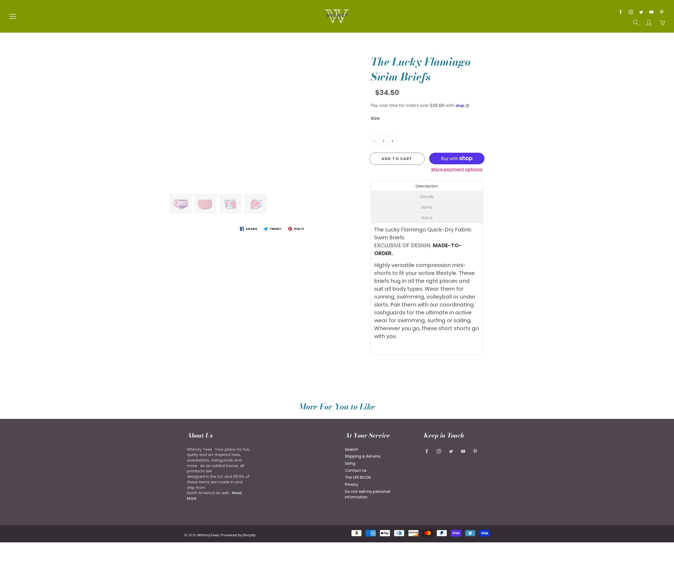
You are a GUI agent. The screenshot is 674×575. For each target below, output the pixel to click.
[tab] (427, 186)
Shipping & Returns (362, 456)
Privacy (351, 484)
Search (351, 449)
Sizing (350, 463)
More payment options (456, 169)
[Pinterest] (661, 12)
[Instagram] (630, 12)
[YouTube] (651, 12)
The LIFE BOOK (358, 477)
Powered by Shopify (238, 535)
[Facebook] (620, 12)
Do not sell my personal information (367, 494)
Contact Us (355, 470)
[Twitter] (641, 12)
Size (375, 118)
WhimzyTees (208, 535)
